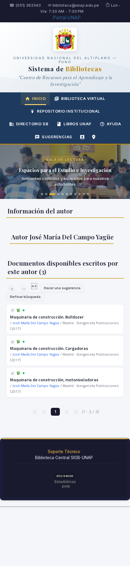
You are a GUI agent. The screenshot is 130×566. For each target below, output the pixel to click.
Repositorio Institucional (68, 111)
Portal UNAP (66, 18)
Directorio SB (32, 124)
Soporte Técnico (64, 451)
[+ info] (13, 310)
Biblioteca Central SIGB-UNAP (64, 457)
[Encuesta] (82, 137)
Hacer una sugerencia (62, 288)
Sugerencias (57, 137)
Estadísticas (65, 481)
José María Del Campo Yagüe (35, 323)
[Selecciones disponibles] (34, 287)
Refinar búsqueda (25, 296)
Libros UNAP (77, 124)
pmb (66, 486)
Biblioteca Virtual (83, 98)
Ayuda (114, 124)
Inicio (39, 98)
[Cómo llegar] (93, 137)
